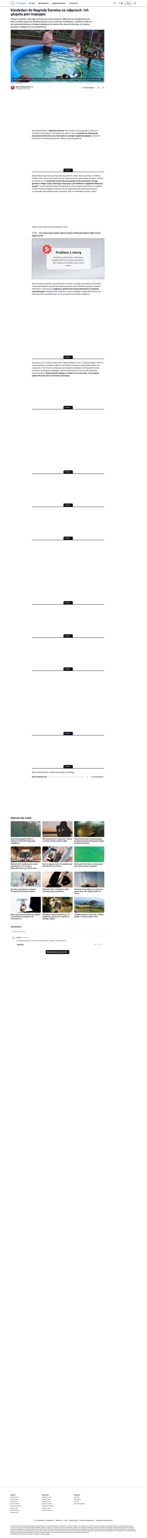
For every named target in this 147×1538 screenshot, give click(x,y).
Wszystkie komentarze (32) (56, 952)
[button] (120, 3)
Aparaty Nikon (14, 1499)
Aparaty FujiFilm (14, 1503)
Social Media (77, 1499)
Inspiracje (76, 1497)
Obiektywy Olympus (47, 1510)
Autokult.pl (73, 3)
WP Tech (32, 3)
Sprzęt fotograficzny (79, 1503)
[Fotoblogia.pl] (22, 3)
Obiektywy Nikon (46, 1499)
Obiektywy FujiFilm (47, 1503)
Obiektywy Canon (47, 1497)
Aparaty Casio (14, 1512)
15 (97, 944)
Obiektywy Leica (46, 1508)
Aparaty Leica (14, 1508)
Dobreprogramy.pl (59, 3)
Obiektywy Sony (46, 1501)
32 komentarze (88, 88)
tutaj (48, 1534)
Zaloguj (128, 3)
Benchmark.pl (43, 3)
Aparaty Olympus (15, 1510)
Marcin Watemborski (23, 87)
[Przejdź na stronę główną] (13, 5)
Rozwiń (67, 170)
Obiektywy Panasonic (48, 1506)
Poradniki (76, 1501)
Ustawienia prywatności (104, 1520)
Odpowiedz (20, 944)
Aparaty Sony (14, 1501)
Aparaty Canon (14, 1497)
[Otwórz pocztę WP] (114, 3)
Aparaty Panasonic (15, 1506)
